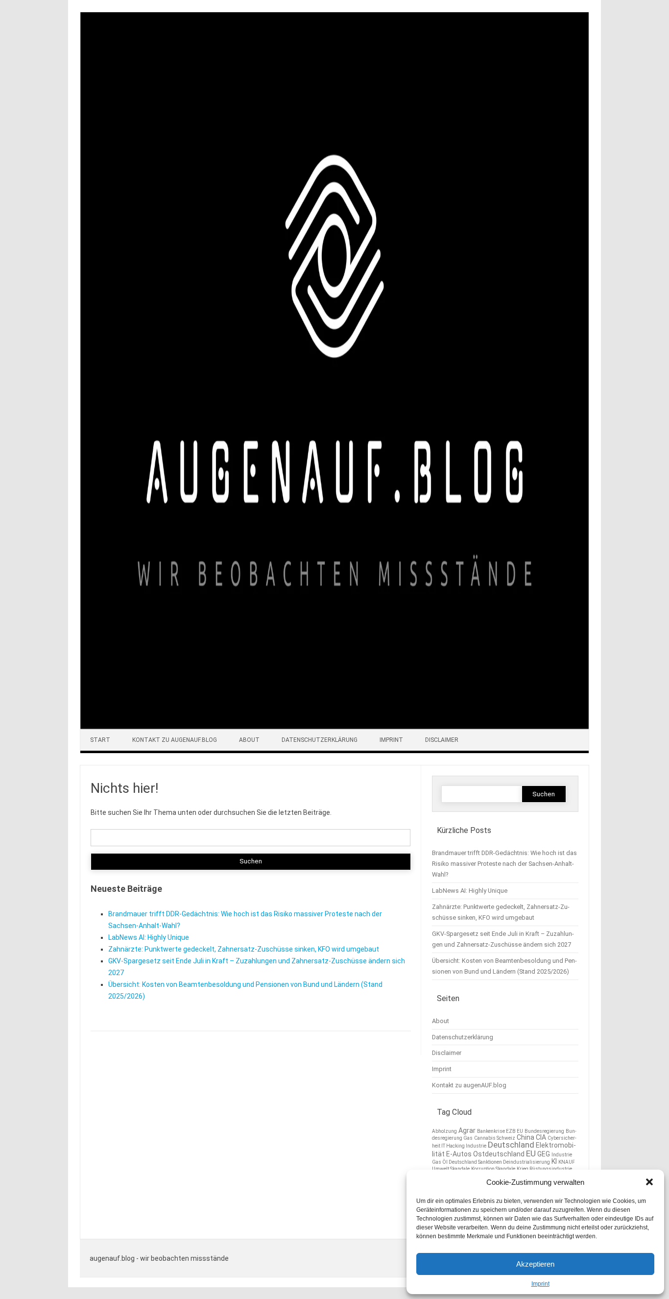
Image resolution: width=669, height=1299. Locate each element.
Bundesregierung (544, 1131)
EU (531, 1153)
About (249, 739)
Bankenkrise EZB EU (500, 1131)
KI (554, 1161)
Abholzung (444, 1131)
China (525, 1137)
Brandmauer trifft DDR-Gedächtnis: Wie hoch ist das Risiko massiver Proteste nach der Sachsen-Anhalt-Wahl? (504, 863)
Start (100, 739)
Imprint (540, 1283)
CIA (541, 1137)
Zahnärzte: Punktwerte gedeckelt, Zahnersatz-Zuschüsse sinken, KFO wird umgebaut (243, 949)
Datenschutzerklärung (320, 739)
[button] (649, 1182)
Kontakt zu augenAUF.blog (174, 739)
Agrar (467, 1130)
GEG (543, 1154)
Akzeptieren (535, 1264)
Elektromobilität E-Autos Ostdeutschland (504, 1149)
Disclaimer (441, 739)
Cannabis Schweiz (494, 1138)
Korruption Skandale (493, 1169)
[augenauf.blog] (334, 727)
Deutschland (511, 1145)
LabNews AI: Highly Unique (148, 937)
